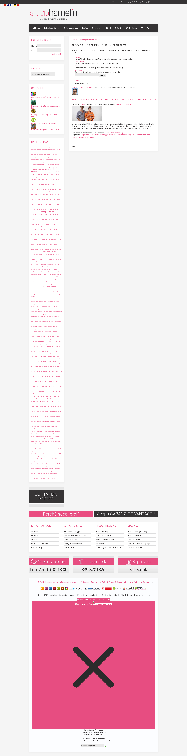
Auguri (41, 431)
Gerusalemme (40, 154)
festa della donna (47, 319)
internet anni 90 (35, 346)
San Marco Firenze (49, 351)
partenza (41, 269)
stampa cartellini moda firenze (43, 219)
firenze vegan (48, 214)
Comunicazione (71, 28)
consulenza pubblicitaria (41, 204)
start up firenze (45, 296)
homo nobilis (49, 378)
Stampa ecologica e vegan (138, 531)
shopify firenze (55, 324)
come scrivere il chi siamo (51, 448)
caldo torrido (57, 271)
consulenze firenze (53, 177)
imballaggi (38, 406)
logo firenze (51, 339)
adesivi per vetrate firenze (43, 241)
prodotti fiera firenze (44, 216)
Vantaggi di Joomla (42, 301)
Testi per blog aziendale (55, 311)
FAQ (103, 582)
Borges (59, 286)
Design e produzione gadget (139, 543)
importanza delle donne (40, 373)
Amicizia (43, 368)
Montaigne (33, 461)
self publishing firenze (54, 346)
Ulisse (60, 261)
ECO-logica (132, 28)
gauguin (45, 314)
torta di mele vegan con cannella (38, 446)
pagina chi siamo (39, 284)
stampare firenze (35, 159)
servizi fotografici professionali (50, 284)
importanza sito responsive (50, 431)
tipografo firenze (55, 458)
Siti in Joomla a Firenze (45, 306)
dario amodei (40, 471)
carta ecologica (41, 169)
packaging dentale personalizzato (52, 443)
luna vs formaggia (43, 201)
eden (50, 371)
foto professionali (47, 224)
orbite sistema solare (36, 211)
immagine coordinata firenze (47, 341)
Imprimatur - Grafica (39, 97)
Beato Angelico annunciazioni (44, 391)
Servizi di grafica (38, 152)
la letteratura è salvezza (40, 236)
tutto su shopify (44, 186)
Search (102, 75)
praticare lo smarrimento (37, 244)
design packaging (55, 371)
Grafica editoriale (135, 547)
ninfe (59, 284)
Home (37, 28)
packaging (55, 351)
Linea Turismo (134, 539)
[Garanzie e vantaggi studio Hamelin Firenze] (93, 514)
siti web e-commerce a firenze (54, 356)
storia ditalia (44, 191)
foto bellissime (55, 383)
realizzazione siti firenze (36, 259)
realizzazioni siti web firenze (52, 199)
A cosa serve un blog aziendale (44, 256)
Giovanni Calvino (41, 441)
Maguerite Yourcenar (36, 191)
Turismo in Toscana (50, 164)
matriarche (51, 386)
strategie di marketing (40, 164)
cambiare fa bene (35, 396)
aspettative (51, 304)
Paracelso (33, 204)
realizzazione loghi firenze (48, 147)
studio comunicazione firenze (37, 226)
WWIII (54, 246)
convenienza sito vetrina (50, 289)
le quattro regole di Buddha (46, 261)
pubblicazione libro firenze (49, 244)
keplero (45, 229)
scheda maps (45, 291)
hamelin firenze (48, 368)
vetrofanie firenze (50, 271)
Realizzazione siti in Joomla (51, 226)
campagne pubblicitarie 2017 (37, 246)
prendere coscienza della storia (47, 221)
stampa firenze (55, 319)
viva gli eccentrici (48, 209)
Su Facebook (153, 2)
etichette (38, 341)
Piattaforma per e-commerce (41, 189)
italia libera (37, 186)
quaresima (37, 214)
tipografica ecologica (40, 436)
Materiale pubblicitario (105, 535)
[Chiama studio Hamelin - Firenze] (93, 565)
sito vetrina (58, 251)
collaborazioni (34, 169)
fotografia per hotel (47, 388)
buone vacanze (34, 421)
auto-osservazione (54, 423)
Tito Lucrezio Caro (35, 194)
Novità (124, 2)
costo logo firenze (55, 219)
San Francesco (45, 172)
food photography (44, 371)
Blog (143, 2)
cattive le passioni (57, 194)
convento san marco (45, 311)
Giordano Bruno (52, 204)
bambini (43, 453)
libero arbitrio (34, 184)
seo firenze (56, 446)
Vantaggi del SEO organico (43, 344)
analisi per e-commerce (52, 259)
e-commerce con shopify (43, 376)
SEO (109, 28)
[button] (1, 5)
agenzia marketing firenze (41, 356)
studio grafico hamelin (52, 286)
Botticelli (38, 371)
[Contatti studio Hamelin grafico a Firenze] (46, 496)
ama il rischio (38, 296)
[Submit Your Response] (105, 746)
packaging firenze (39, 224)
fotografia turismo (39, 319)
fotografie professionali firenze (47, 361)
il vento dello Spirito (44, 167)
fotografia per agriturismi (43, 196)
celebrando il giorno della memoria (42, 476)
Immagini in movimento (51, 373)
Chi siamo (114, 2)
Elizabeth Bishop (58, 386)
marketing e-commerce (36, 181)
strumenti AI (37, 368)
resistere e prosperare (54, 296)
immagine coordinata (39, 331)
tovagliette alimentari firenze (52, 254)
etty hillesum (42, 289)
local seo (38, 162)
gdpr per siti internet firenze (45, 363)
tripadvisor (57, 304)
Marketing (97, 28)
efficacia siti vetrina (55, 224)
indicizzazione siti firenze (37, 413)
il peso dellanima (39, 408)
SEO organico (57, 361)
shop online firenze (46, 266)
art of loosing (34, 378)
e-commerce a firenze (46, 321)
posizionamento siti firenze (50, 159)
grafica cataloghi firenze (49, 249)
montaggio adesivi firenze (44, 348)
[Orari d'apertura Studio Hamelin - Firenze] (49, 565)
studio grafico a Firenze (40, 398)
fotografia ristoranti (55, 456)
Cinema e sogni (46, 408)
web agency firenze (47, 212)
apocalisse (42, 214)
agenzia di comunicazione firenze (38, 286)
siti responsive (42, 346)
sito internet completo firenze (50, 471)
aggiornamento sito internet (37, 231)
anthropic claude (35, 276)
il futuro (44, 259)
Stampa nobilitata (135, 535)
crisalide (37, 306)
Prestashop (50, 334)
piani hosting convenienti (46, 428)
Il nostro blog (36, 547)
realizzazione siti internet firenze (50, 381)
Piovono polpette (38, 123)
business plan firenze (36, 383)
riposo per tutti (34, 348)
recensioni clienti (43, 396)
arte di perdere (39, 281)
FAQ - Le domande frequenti (75, 535)
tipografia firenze (51, 354)
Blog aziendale (55, 154)
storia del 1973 (53, 421)
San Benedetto (46, 324)
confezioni (45, 403)
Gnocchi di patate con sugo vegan (49, 239)
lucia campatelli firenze (54, 344)
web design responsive (48, 234)
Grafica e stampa (102, 531)
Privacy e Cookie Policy (73, 543)
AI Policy (134, 582)
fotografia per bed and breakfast (43, 426)
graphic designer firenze (51, 358)
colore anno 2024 (35, 289)
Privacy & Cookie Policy (117, 582)
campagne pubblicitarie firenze (38, 294)
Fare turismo (38, 311)
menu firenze (53, 463)
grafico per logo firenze (54, 241)
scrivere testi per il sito (53, 291)
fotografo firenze (34, 386)
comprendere (34, 448)
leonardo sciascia (45, 177)
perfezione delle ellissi (40, 393)
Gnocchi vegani (36, 401)
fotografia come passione (36, 324)
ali (60, 376)
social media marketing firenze (43, 461)
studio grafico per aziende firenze (51, 179)
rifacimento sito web (39, 351)
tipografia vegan (55, 363)
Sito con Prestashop (50, 236)
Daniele (83, 104)
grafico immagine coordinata (41, 433)
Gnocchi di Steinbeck (41, 149)
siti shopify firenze (42, 271)
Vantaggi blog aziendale (36, 304)
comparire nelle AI (48, 154)
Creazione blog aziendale (43, 421)
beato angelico (57, 376)
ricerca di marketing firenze (53, 301)
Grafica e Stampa (53, 28)
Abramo (43, 406)
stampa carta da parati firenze (46, 276)
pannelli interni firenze (45, 274)
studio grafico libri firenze (47, 468)
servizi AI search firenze (45, 329)
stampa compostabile (43, 386)
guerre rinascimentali (48, 413)
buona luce (38, 418)
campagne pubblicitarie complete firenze (44, 174)
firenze (47, 346)
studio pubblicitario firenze (53, 192)
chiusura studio (54, 329)
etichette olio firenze (35, 274)
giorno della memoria (47, 326)
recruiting (58, 421)
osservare (33, 339)
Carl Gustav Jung (41, 366)
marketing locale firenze (36, 157)
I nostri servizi (69, 547)
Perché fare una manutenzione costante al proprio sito (114, 99)
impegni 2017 (55, 261)
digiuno (44, 184)
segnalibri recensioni (42, 473)
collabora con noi (54, 266)
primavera (33, 371)
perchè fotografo (38, 239)
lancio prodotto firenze (56, 274)
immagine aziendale (46, 456)
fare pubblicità (54, 306)
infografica (41, 159)
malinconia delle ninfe (36, 266)
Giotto (50, 324)
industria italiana (41, 316)
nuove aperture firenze (36, 147)
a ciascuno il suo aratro (43, 334)
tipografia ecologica (47, 281)
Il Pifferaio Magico (38, 130)
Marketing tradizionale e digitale (109, 547)
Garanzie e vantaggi (72, 531)
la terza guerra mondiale (50, 406)
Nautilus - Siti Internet (123, 104)
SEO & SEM (100, 543)
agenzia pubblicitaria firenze (47, 401)
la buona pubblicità (56, 466)
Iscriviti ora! (56, 54)
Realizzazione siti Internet (106, 539)
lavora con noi (49, 184)
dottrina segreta (38, 326)
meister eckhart (38, 251)
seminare (39, 291)
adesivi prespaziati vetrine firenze (44, 411)
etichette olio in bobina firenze (42, 339)
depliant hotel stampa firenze (54, 189)
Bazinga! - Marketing (39, 114)
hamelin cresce (38, 438)
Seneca (44, 353)
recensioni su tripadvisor (53, 229)
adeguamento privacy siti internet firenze (45, 478)
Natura (44, 378)
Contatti (34, 539)
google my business (56, 256)
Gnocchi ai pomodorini (47, 438)
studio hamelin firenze (49, 251)
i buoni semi (43, 458)
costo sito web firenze (35, 458)
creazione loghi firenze (46, 384)
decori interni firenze (50, 149)
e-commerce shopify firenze (51, 453)
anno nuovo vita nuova (55, 181)
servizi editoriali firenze (36, 264)
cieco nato (39, 172)
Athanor (44, 157)
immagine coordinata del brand (38, 254)
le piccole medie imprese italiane (46, 451)
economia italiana (57, 209)
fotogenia (48, 463)
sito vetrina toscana (57, 368)
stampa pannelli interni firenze (38, 358)
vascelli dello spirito (50, 294)
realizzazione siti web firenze (37, 443)
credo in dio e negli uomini (45, 466)
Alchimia (59, 441)
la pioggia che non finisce (50, 436)
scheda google (38, 456)
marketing (50, 376)
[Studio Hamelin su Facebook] (138, 565)
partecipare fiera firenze (40, 463)
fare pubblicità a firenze (49, 231)
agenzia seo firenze (49, 366)
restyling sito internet (39, 299)
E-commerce (49, 279)
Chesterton (49, 458)
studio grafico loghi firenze (53, 336)
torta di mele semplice (56, 321)
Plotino (41, 234)
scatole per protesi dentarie (54, 418)
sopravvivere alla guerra (47, 152)
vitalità (56, 244)
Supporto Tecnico (71, 539)
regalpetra (33, 426)
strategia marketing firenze (50, 309)
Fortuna (55, 174)
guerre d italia (34, 196)
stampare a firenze (39, 206)
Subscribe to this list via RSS (83, 87)
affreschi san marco (35, 221)
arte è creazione (53, 408)
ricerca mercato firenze (36, 468)
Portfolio (134, 2)
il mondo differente (52, 403)
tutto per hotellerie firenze (53, 201)
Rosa (54, 162)
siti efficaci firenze (50, 446)
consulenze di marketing (40, 279)
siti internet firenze (48, 194)
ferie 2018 (41, 194)
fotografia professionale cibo (50, 206)
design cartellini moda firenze (53, 157)
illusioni (40, 184)
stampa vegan (45, 304)
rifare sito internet (49, 246)
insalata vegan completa (44, 416)
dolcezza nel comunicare (36, 388)
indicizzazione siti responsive (51, 393)
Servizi (119, 28)
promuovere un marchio (40, 199)
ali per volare (56, 264)
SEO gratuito (37, 453)
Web (86, 28)
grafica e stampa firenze (51, 398)
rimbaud (38, 361)
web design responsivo (36, 423)
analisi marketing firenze (51, 441)
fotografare (39, 378)
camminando (34, 256)
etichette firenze (44, 418)
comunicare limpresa (49, 299)
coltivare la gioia (34, 363)
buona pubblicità (55, 214)
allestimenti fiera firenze (47, 264)
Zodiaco (41, 249)
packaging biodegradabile (55, 167)
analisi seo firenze (41, 448)
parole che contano (46, 423)
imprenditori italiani (56, 411)
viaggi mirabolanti (35, 216)
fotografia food (38, 381)
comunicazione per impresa (37, 309)
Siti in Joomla (55, 428)
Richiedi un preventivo (40, 543)
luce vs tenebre (57, 234)
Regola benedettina (53, 216)
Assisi (32, 236)
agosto (41, 353)
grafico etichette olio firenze (50, 331)
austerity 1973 (51, 433)
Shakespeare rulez (35, 353)
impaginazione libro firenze (47, 162)
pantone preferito (45, 181)
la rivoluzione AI (43, 336)
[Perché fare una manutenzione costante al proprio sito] (87, 113)
